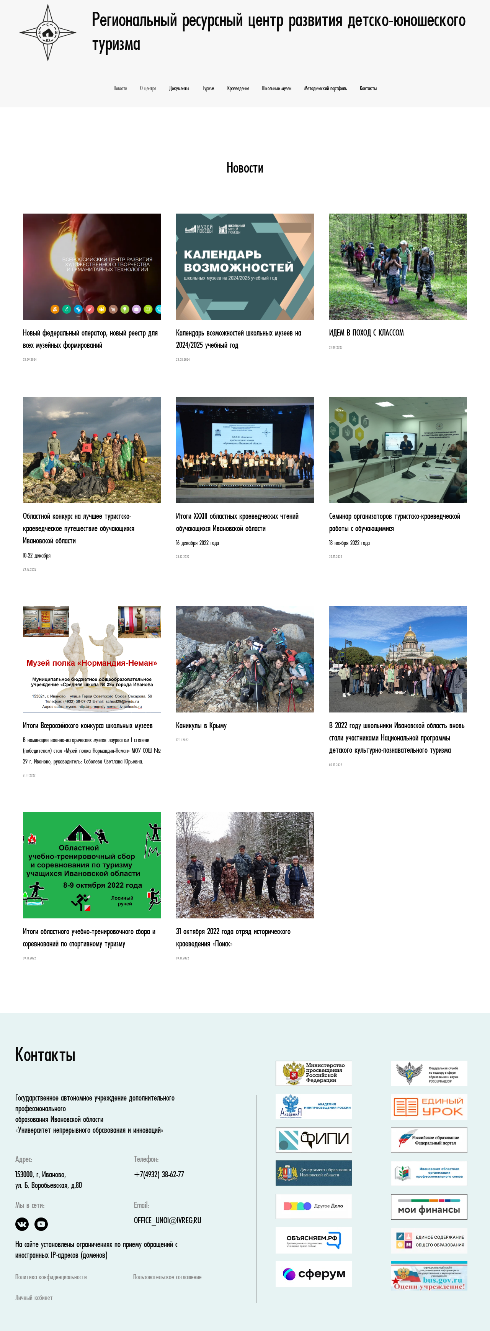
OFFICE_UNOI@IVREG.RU (167, 1221)
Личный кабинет (34, 1298)
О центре (148, 88)
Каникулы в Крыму (201, 726)
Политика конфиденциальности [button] (51, 1277)
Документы (179, 88)
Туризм (208, 88)
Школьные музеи (276, 88)
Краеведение (238, 88)
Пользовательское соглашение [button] (167, 1277)
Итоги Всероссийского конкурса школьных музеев (88, 726)
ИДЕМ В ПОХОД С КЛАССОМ (366, 333)
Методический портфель (325, 88)
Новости (120, 88)
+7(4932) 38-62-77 (159, 1175)
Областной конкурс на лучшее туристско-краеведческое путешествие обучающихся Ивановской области (78, 529)
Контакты (368, 88)
